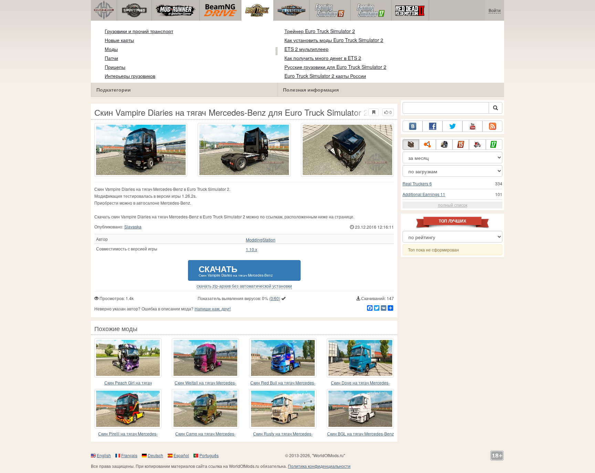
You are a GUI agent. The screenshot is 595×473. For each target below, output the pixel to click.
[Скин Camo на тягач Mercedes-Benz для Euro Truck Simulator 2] (205, 408)
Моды (111, 48)
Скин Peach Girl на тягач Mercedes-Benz (128, 383)
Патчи (111, 57)
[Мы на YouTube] (472, 126)
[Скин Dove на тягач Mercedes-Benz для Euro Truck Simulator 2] (360, 358)
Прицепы (115, 66)
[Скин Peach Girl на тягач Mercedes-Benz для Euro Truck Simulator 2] (127, 358)
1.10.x (251, 249)
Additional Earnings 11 (424, 194)
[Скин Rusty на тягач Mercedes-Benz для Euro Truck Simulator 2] (282, 408)
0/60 (275, 298)
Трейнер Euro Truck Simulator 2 (319, 31)
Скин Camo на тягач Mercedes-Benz (205, 434)
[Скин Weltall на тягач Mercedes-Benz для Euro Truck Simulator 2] (205, 358)
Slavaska (133, 226)
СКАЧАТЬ (236, 270)
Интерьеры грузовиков (130, 75)
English (104, 455)
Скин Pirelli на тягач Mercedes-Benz (128, 434)
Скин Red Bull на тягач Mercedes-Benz (282, 383)
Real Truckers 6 (417, 183)
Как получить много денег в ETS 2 (322, 57)
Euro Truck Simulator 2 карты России (325, 75)
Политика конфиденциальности (319, 466)
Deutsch (155, 455)
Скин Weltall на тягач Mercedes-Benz (205, 383)
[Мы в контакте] (412, 126)
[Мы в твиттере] (452, 126)
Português (209, 455)
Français (129, 455)
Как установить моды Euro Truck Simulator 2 (333, 40)
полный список (452, 205)
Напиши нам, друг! (213, 308)
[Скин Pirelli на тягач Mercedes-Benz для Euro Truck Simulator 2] (127, 408)
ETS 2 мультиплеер (306, 48)
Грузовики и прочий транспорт (139, 31)
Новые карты (119, 40)
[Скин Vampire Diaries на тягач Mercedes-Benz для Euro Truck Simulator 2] (140, 150)
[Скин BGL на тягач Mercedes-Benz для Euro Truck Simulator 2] (360, 408)
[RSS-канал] (492, 126)
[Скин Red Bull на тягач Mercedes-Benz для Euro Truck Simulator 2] (282, 358)
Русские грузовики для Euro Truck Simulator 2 (335, 66)
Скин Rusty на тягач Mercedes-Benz (283, 434)
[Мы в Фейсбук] (432, 126)
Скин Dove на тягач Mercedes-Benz (360, 383)
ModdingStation (260, 239)
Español (181, 455)
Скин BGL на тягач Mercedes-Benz (360, 433)
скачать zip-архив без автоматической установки (244, 286)
